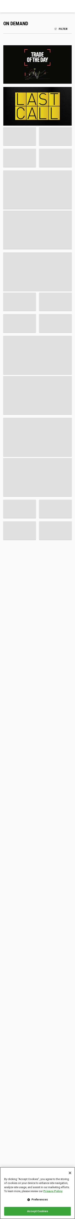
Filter (63, 28)
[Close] (70, 1172)
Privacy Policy (52, 1191)
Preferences (39, 1199)
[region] (37, 1193)
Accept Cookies (37, 1211)
